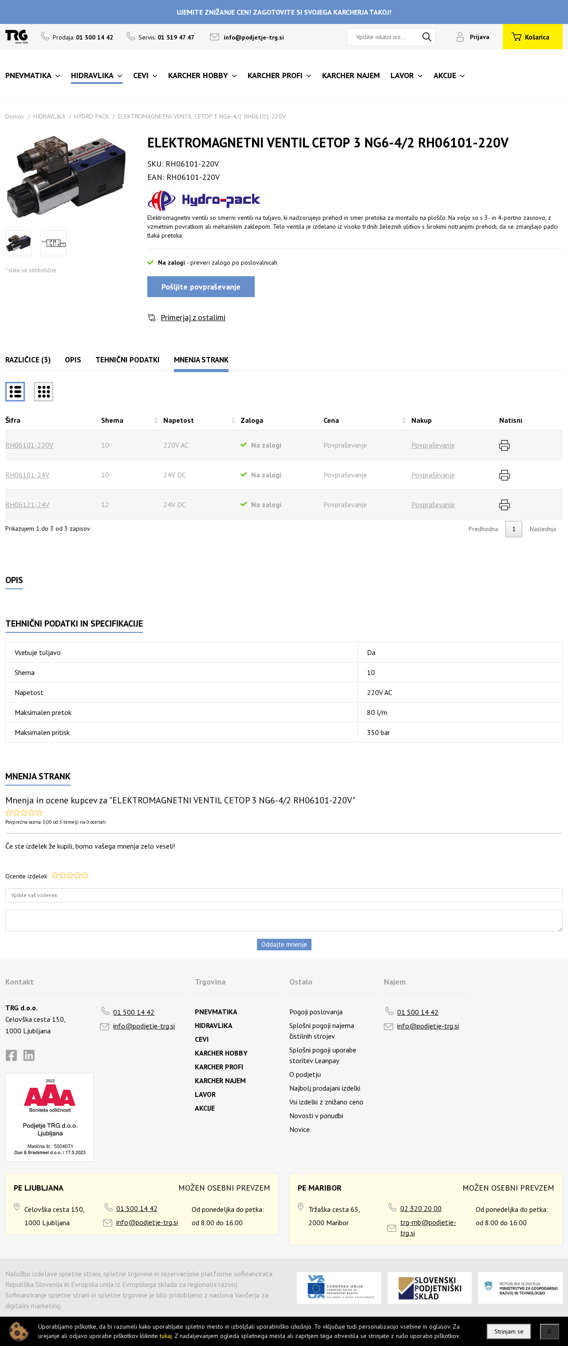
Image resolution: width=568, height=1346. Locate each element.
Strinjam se (509, 1331)
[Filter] (43, 391)
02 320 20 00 (421, 1208)
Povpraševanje (433, 445)
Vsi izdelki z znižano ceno (326, 1101)
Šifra (12, 420)
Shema (112, 420)
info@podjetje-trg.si (254, 37)
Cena (331, 420)
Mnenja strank (201, 360)
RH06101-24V (27, 474)
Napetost (178, 420)
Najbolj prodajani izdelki (324, 1088)
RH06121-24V (27, 504)
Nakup (421, 420)
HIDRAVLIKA (49, 116)
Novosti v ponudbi (316, 1115)
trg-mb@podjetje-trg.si (428, 1227)
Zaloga (252, 420)
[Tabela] (15, 391)
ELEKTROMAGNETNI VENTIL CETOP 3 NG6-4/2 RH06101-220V (202, 116)
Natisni (510, 420)
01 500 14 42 (133, 1012)
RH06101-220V (29, 445)
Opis (73, 360)
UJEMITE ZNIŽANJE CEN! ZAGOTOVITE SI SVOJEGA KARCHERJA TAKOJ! (284, 12)
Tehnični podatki (127, 360)
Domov (14, 116)
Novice (299, 1129)
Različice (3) (28, 360)
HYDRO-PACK (91, 116)
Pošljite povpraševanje (201, 287)
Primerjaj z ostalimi (193, 317)
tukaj (166, 1336)
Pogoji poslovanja (316, 1011)
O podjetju (305, 1074)
